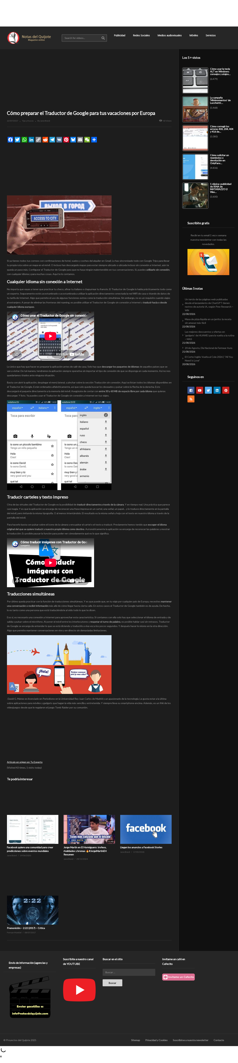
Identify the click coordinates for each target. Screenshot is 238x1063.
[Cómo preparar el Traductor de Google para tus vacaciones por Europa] (32, 815)
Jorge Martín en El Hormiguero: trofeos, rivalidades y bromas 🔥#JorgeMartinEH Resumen (85, 851)
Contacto (219, 1040)
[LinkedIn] (217, 390)
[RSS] (190, 398)
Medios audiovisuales (170, 35)
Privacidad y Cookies (156, 1040)
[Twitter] (208, 390)
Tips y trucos (28, 120)
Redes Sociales (142, 35)
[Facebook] (190, 390)
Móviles (194, 35)
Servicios (211, 35)
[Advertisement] (119, 13)
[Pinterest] (225, 390)
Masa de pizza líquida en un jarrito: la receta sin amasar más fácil (208, 321)
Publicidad (120, 35)
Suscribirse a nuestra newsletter (190, 1040)
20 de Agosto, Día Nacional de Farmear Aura (208, 347)
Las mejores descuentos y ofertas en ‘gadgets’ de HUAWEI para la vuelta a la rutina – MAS (209, 335)
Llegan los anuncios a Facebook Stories (141, 847)
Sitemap (135, 1040)
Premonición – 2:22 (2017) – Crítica (26, 927)
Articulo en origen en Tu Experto (25, 762)
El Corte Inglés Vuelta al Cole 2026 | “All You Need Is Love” (209, 358)
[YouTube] (199, 390)
